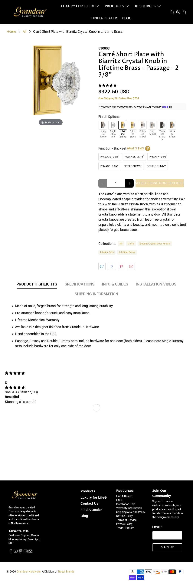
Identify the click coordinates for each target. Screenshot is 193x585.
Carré (131, 243)
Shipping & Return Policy (130, 512)
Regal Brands (66, 571)
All (24, 31)
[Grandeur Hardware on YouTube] (16, 552)
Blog (127, 18)
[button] (107, 85)
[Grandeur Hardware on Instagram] (26, 552)
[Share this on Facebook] (111, 266)
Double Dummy (156, 166)
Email (157, 527)
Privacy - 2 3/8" (158, 156)
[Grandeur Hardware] (30, 12)
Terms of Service (126, 519)
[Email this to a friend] (131, 266)
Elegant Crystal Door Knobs (154, 243)
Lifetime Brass (127, 252)
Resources (145, 6)
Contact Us (89, 503)
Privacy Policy (124, 523)
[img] (15, 387)
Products (114, 6)
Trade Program (125, 527)
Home (11, 31)
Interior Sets (107, 252)
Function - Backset (121, 148)
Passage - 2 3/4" (134, 156)
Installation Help (125, 504)
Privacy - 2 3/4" (109, 166)
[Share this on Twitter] (102, 266)
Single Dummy (132, 166)
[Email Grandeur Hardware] (30, 552)
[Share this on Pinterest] (121, 266)
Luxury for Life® (77, 6)
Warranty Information (129, 508)
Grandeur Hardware (29, 571)
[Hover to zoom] (51, 83)
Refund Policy (124, 516)
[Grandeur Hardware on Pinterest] (20, 552)
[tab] (37, 285)
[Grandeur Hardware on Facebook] (10, 552)
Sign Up (167, 547)
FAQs (119, 500)
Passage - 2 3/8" (109, 156)
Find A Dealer (104, 18)
